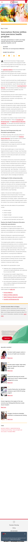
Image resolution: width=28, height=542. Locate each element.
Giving (14, 528)
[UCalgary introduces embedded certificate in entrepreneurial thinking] (4, 415)
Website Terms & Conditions (15, 539)
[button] (5, 55)
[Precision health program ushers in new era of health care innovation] (4, 354)
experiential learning (15, 428)
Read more (10, 358)
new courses (4, 431)
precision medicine (5, 428)
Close (25, 535)
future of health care (17, 430)
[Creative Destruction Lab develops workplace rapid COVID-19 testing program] (4, 391)
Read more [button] (7, 338)
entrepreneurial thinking (6, 430)
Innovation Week (11, 431)
